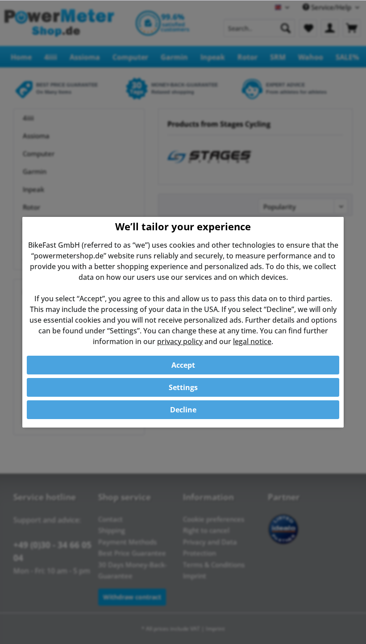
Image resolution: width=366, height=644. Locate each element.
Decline (183, 410)
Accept (183, 365)
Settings (183, 387)
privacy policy (180, 341)
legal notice (252, 341)
